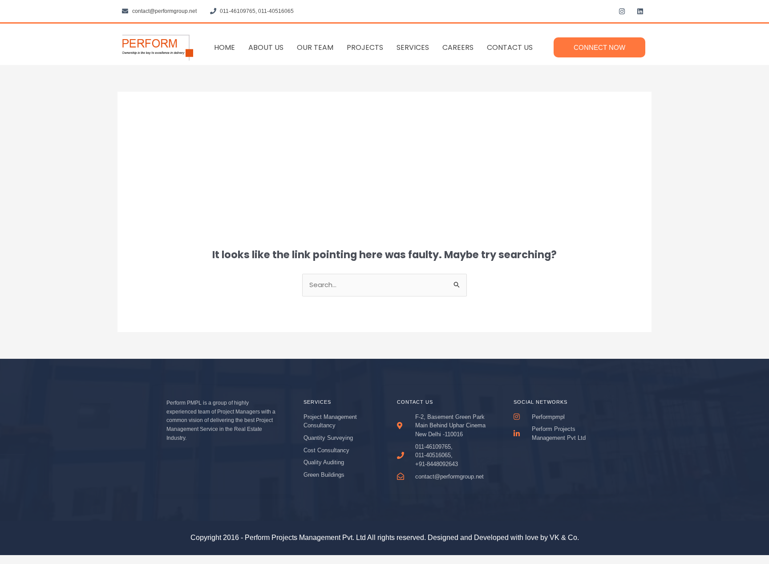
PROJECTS (365, 47)
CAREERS (458, 47)
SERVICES (413, 47)
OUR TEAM (315, 47)
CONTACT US (510, 47)
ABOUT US (265, 47)
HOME (224, 47)
